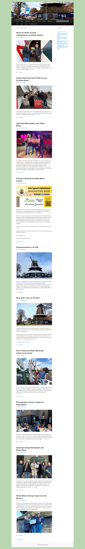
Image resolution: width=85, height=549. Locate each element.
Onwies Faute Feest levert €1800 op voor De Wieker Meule (62, 38)
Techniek (39, 21)
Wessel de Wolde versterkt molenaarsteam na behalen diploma (62, 34)
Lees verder (32, 69)
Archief (21, 24)
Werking (44, 21)
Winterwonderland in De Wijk (27, 247)
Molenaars (34, 21)
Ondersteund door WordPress (42, 544)
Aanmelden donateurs (33, 24)
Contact (26, 24)
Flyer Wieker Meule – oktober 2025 (23, 342)
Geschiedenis (27, 21)
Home (17, 21)
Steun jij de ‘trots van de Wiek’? (28, 298)
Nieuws (22, 21)
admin (25, 28)
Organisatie (50, 21)
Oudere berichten (19, 539)
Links (17, 24)
